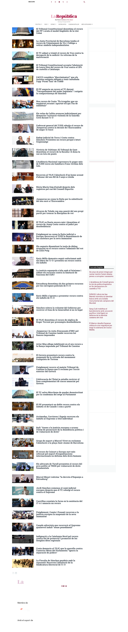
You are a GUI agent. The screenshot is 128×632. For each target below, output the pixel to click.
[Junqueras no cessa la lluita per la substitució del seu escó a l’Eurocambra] (23, 200)
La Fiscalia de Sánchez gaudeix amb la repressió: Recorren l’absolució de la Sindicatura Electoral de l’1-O (55, 562)
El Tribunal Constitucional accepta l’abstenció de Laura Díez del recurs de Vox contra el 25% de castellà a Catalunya (59, 67)
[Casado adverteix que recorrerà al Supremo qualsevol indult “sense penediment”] (23, 527)
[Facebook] (51, 1)
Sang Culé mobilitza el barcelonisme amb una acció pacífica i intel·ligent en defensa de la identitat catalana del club (101, 313)
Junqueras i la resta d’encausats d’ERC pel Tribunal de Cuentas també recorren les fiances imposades (57, 333)
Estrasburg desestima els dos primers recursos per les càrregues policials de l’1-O (59, 284)
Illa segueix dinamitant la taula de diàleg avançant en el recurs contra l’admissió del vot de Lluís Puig (59, 248)
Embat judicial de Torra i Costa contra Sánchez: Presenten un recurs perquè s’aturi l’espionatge (58, 139)
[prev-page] (13, 573)
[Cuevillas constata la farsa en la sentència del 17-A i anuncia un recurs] (23, 503)
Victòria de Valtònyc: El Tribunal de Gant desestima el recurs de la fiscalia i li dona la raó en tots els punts (58, 151)
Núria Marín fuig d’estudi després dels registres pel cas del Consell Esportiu (55, 188)
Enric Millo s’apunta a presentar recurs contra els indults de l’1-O (59, 296)
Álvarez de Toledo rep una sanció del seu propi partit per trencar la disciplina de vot (59, 212)
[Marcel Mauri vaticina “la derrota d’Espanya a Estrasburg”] (23, 478)
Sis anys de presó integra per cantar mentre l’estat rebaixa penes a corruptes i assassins (101, 274)
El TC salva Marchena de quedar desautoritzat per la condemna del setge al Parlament (59, 393)
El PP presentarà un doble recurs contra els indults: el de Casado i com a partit (58, 405)
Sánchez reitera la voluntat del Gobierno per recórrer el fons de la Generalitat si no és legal (59, 308)
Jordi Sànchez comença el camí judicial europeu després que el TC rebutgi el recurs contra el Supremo (58, 490)
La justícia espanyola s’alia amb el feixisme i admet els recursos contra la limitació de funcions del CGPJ (58, 272)
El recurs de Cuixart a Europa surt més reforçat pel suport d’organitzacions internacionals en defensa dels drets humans (58, 453)
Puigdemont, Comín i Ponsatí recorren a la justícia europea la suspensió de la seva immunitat (57, 514)
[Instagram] (55, 1)
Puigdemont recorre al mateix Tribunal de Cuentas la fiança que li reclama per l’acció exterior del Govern (57, 369)
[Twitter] (63, 1)
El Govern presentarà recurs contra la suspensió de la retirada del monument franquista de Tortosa (55, 357)
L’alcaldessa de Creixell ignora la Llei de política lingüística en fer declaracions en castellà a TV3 (101, 285)
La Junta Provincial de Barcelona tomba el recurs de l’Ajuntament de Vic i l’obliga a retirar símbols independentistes (57, 43)
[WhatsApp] (67, 1)
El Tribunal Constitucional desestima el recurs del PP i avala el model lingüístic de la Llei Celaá (59, 30)
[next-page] (16, 573)
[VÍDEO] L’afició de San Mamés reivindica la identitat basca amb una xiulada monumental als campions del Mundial (101, 298)
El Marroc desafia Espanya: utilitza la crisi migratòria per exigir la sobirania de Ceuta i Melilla (100, 326)
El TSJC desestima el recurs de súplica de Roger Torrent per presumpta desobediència (58, 320)
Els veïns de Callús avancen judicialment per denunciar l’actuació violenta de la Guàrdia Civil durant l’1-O (58, 115)
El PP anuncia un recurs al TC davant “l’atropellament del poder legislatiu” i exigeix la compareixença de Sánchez (59, 91)
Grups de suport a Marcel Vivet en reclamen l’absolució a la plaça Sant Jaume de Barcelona (60, 441)
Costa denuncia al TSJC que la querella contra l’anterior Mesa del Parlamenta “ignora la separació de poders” (59, 550)
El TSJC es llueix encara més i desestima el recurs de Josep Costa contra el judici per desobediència (58, 224)
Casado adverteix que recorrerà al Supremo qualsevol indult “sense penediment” (58, 526)
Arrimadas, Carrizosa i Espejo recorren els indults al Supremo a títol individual (57, 417)
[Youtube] (66, 586)
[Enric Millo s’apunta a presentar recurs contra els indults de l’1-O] (23, 297)
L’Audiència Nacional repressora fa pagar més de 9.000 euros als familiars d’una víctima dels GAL (59, 163)
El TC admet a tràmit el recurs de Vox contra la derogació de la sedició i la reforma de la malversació (60, 55)
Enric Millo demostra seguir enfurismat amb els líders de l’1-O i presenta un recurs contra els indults (58, 260)
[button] (84, 2)
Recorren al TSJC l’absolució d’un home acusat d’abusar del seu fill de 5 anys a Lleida (59, 175)
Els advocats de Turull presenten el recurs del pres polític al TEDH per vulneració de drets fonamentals (59, 465)
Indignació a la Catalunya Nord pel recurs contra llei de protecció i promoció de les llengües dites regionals (57, 538)
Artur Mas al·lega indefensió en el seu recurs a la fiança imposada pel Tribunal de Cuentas (59, 345)
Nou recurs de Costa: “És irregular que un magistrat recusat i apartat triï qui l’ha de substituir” (57, 103)
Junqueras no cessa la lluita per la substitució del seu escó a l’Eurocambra (59, 200)
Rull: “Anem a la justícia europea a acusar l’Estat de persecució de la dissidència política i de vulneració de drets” (60, 429)
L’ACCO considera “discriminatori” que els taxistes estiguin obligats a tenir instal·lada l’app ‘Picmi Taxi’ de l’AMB (57, 79)
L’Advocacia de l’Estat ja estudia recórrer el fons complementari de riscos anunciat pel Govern (57, 381)
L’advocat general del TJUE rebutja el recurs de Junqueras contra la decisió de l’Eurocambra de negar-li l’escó (59, 127)
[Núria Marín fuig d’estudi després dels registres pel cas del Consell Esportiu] (23, 188)
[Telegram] (59, 1)
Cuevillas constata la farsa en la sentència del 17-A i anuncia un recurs (59, 502)
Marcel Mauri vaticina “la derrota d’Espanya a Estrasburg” (59, 478)
